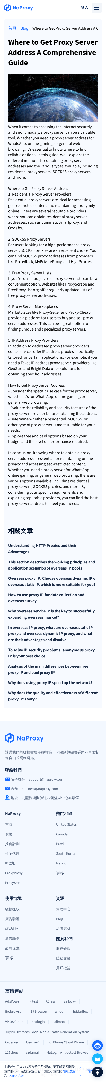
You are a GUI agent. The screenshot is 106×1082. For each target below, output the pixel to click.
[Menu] (97, 8)
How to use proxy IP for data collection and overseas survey (46, 598)
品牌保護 (12, 948)
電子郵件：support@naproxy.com (37, 779)
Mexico (61, 863)
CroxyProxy (14, 873)
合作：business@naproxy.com (34, 788)
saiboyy (70, 1001)
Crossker (12, 1042)
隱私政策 (69, 1071)
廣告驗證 (12, 919)
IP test (33, 1001)
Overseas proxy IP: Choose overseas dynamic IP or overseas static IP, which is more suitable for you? (52, 581)
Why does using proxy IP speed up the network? (50, 683)
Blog (24, 28)
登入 (85, 7)
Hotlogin (38, 1021)
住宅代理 (12, 853)
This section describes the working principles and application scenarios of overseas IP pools (51, 565)
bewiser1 (33, 1042)
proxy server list (67, 278)
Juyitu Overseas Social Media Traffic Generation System (47, 1032)
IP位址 (10, 863)
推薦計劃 (12, 844)
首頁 (12, 28)
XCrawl (51, 1001)
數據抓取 (12, 909)
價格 (8, 834)
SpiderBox (80, 1011)
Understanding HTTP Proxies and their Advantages (42, 549)
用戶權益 (63, 968)
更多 (60, 873)
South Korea (65, 853)
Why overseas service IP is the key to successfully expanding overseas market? (51, 614)
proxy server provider (68, 346)
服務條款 (63, 948)
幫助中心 (63, 909)
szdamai (32, 1052)
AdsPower (13, 1001)
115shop (11, 1052)
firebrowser (14, 1011)
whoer (60, 1011)
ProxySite (12, 882)
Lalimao (58, 1021)
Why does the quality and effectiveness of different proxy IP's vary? (53, 696)
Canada (62, 834)
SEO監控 (11, 928)
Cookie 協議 (16, 1076)
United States (66, 824)
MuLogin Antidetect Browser (68, 1052)
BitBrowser (38, 1011)
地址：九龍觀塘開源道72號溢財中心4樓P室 (45, 798)
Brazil (60, 844)
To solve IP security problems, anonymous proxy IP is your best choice (51, 653)
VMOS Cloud (14, 1021)
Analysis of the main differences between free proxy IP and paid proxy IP (48, 669)
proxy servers (39, 172)
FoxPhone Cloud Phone (66, 1042)
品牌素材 (63, 928)
